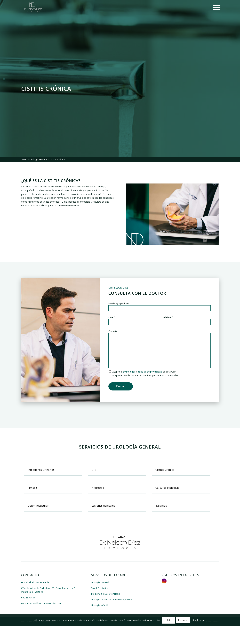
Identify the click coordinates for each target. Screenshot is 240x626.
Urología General (100, 582)
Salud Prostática (99, 588)
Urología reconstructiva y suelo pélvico (111, 599)
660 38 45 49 (28, 597)
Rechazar (183, 619)
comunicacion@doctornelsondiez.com (41, 603)
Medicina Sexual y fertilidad (105, 593)
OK (168, 619)
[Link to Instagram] (164, 581)
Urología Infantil (99, 605)
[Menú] (215, 7)
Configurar (198, 619)
